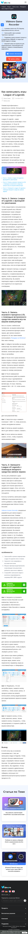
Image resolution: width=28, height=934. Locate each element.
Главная (4, 6)
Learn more (17, 932)
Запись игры (15, 6)
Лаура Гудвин (7, 98)
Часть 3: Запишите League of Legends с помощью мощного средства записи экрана (14, 189)
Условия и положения (14, 929)
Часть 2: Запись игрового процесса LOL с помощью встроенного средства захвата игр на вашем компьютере (14, 184)
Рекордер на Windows (18, 338)
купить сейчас (15, 59)
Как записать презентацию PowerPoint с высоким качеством (14, 813)
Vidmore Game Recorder (14, 23)
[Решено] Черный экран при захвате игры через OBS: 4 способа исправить (14, 869)
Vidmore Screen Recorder (10, 510)
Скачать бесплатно (15, 53)
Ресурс (9, 6)
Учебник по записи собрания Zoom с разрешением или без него (14, 841)
